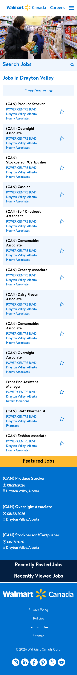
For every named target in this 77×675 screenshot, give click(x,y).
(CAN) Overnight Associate (27, 507)
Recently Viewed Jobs (38, 576)
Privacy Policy (38, 610)
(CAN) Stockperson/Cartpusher (31, 536)
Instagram (16, 662)
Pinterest (43, 662)
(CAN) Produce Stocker (24, 479)
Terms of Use (38, 627)
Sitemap (38, 636)
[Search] (72, 65)
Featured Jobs (39, 461)
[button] (62, 111)
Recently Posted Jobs (38, 565)
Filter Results (35, 91)
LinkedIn (25, 662)
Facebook (33, 662)
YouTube (61, 662)
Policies (38, 618)
